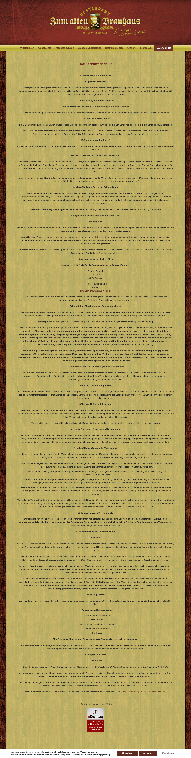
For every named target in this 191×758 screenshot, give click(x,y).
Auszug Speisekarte (89, 48)
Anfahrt (131, 48)
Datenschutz (164, 48)
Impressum (146, 48)
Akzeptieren (127, 753)
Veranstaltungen (64, 48)
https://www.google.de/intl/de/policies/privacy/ (144, 691)
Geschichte (44, 48)
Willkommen (27, 48)
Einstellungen (168, 753)
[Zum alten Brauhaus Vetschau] (95, 22)
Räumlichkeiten (114, 48)
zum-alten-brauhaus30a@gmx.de (95, 291)
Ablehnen (147, 753)
